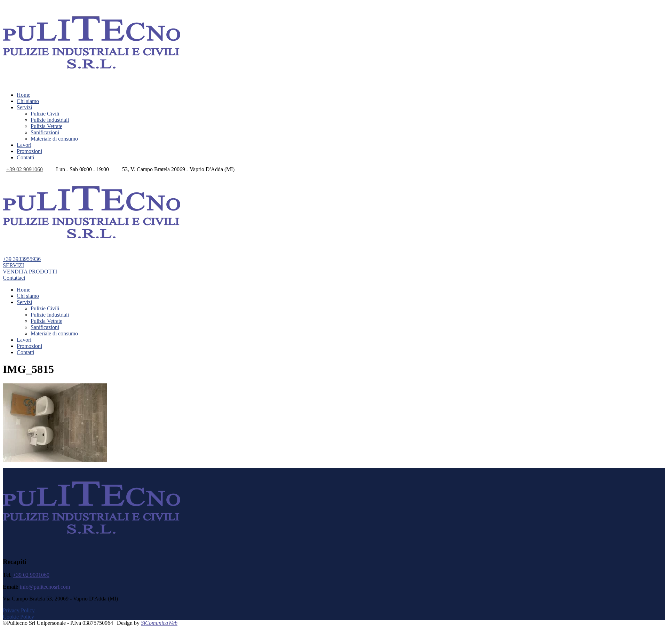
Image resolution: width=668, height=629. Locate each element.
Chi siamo (28, 101)
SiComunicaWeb (159, 623)
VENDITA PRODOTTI (30, 271)
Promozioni (29, 151)
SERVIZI (13, 265)
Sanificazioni (45, 132)
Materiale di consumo (54, 139)
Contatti (25, 157)
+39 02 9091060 (24, 169)
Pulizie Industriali (50, 120)
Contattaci (14, 278)
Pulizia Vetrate (46, 126)
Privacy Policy (19, 610)
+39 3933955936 (22, 259)
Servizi (24, 107)
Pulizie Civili (45, 114)
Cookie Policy (18, 617)
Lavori (24, 145)
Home (23, 95)
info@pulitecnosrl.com (45, 587)
